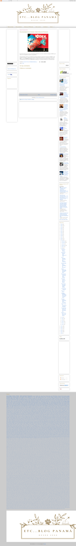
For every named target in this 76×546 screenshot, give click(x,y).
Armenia (18, 443)
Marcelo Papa (49, 475)
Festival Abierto (39, 459)
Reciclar (11, 402)
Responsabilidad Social (29, 407)
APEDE (10, 439)
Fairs (58, 458)
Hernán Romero (56, 464)
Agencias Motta (19, 440)
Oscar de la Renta (45, 431)
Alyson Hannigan (48, 441)
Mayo (19, 477)
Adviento (52, 420)
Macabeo (58, 429)
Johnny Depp (29, 428)
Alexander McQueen (62, 420)
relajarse (10, 420)
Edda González (11, 456)
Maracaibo (34, 475)
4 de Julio (45, 413)
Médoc (38, 480)
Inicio (39, 94)
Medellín (15, 405)
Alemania (19, 441)
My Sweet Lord (30, 480)
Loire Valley (39, 429)
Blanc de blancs (61, 445)
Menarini (52, 477)
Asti (26, 421)
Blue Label (13, 446)
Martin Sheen (49, 476)
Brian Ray (29, 422)
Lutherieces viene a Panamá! (63, 250)
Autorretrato (57, 443)
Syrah (26, 404)
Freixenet (9, 461)
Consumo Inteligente (52, 398)
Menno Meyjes (54, 477)
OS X (67, 481)
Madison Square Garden (36, 474)
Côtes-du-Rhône (23, 411)
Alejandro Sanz (16, 441)
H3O (9, 464)
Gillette (12, 427)
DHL (38, 406)
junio (62, 317)
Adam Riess (43, 439)
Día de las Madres (31, 411)
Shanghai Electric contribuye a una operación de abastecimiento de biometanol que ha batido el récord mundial (64, 189)
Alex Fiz (21, 441)
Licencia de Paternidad (45, 472)
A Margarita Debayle (58, 438)
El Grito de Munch (53, 456)
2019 (62, 234)
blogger (52, 409)
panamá (25, 396)
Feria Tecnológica (26, 426)
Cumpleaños (30, 406)
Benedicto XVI (50, 410)
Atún (30, 421)
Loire (36, 429)
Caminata (54, 422)
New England (66, 430)
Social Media (23, 404)
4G (44, 438)
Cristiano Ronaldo (16, 411)
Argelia (22, 421)
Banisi (32, 444)
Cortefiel (43, 424)
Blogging (7, 446)
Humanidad (45, 403)
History (50, 427)
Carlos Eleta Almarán (41, 448)
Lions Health (62, 472)
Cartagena (31, 403)
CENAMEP (63, 410)
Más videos (66, 219)
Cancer (29, 403)
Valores (23, 397)
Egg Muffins (40, 456)
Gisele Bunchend (37, 462)
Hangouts (53, 411)
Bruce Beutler (66, 446)
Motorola (50, 479)
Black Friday (20, 414)
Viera (50, 409)
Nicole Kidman (31, 481)
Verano (52, 405)
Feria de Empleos (44, 408)
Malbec (63, 474)
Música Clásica (19, 405)
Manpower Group (42, 398)
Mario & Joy (13, 476)
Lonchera (42, 429)
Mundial (10, 480)
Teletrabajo (14, 413)
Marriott (16, 430)
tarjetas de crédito (19, 420)
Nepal (65, 480)
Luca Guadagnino (49, 473)
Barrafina (61, 421)
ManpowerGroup (38, 412)
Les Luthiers (23, 472)
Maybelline (17, 477)
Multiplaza (55, 403)
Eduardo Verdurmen (34, 456)
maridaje (68, 407)
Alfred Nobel (29, 441)
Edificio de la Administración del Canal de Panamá (21, 456)
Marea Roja (54, 475)
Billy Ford (40, 445)
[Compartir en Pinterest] (45, 61)
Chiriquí (7, 411)
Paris (25, 407)
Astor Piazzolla (40, 404)
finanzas (64, 405)
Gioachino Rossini (27, 462)
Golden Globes (30, 427)
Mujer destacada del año (66, 479)
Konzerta (65, 396)
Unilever (68, 402)
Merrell (9, 478)
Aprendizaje (62, 442)
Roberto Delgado (8, 489)
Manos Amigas (25, 475)
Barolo (49, 444)
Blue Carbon (10, 446)
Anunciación (51, 442)
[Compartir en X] (43, 61)
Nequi (67, 480)
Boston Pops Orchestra (13, 408)
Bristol (48, 446)
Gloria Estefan (26, 427)
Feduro (9, 459)
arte (51, 396)
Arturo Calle (36, 443)
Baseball (17, 414)
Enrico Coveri (49, 457)
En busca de (41, 406)
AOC (50, 413)
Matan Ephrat (61, 476)
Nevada (60, 402)
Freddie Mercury (64, 460)
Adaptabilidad (50, 439)
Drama (29, 425)
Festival (50, 411)
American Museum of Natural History (60, 441)
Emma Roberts (32, 457)
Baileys (41, 410)
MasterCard (29, 397)
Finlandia (36, 426)
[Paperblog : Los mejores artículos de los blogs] (9, 75)
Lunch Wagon (8, 474)
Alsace (66, 420)
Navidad (63, 397)
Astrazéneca (8, 414)
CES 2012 (38, 422)
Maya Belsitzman (13, 477)
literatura (65, 409)
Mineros (42, 478)
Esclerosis (13, 458)
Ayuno (63, 443)
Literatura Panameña (33, 429)
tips (13, 410)
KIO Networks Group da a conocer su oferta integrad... (63, 275)
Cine (39, 396)
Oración (30, 431)
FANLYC (21, 426)
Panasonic (30, 396)
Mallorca (69, 474)
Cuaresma (36, 408)
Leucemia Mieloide (24, 412)
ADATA (48, 413)
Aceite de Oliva (38, 439)
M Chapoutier (21, 474)
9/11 (48, 438)
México (39, 480)
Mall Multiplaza (34, 412)
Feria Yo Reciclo (32, 426)
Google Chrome (16, 463)
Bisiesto (48, 445)
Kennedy (17, 409)
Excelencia (41, 458)
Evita (39, 458)
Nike (10, 431)
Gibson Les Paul (18, 462)
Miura (57, 478)
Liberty (41, 472)
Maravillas (41, 475)
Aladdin (37, 440)
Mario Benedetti (22, 476)
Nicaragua (27, 481)
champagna (56, 407)
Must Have (15, 480)
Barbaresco (45, 444)
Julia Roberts (35, 428)
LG (19, 409)
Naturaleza (45, 412)
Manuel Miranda (29, 475)
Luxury (14, 474)
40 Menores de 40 (29, 420)
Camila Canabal (11, 448)
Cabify (41, 414)
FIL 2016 (49, 458)
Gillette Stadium (22, 462)
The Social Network (63, 146)
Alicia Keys (32, 441)
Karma (46, 428)
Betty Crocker (28, 445)
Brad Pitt (18, 408)
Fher (9, 460)
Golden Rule (60, 462)
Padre (60, 431)
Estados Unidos (48, 402)
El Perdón (66, 456)
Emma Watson (39, 457)
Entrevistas (46, 406)
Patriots (68, 403)
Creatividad (46, 424)
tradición (42, 413)
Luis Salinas (63, 473)
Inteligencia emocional (62, 427)
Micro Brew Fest (37, 430)
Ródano (35, 409)
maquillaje (68, 409)
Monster (25, 479)
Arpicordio (24, 443)
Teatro (46, 409)
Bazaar (61, 444)
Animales (34, 442)
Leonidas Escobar (20, 472)
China (23, 408)
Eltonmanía (57, 398)
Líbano (18, 474)
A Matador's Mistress (66, 137)
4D (43, 438)
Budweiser (9, 447)
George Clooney (58, 426)
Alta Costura (40, 441)
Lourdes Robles (39, 473)
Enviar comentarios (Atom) (40, 97)
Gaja (47, 426)
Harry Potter (42, 427)
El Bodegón (60, 425)
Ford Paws (51, 460)
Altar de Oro (44, 441)
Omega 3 (27, 431)
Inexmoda (68, 408)
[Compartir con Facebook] (44, 61)
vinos (42, 396)
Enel (43, 406)
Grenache (39, 463)
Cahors (42, 447)
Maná (31, 475)
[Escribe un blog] (42, 61)
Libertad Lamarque (38, 472)
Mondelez (19, 479)
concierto (48, 397)
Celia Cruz (48, 423)
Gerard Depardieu (67, 461)
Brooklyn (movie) (54, 446)
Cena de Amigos (28, 402)
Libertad (28, 412)
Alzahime (51, 441)
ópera (48, 437)
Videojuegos (29, 413)
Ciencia (53, 404)
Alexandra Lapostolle (24, 441)
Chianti (69, 410)
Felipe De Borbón (12, 459)
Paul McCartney (33, 405)
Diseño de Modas (38, 402)
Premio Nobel (57, 412)
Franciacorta (60, 460)
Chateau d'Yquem (61, 414)
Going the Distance (52, 462)
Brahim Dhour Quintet (33, 446)
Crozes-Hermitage (52, 424)
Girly (14, 427)
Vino (46, 398)
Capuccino (30, 448)
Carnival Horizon (25, 406)
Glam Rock (53, 406)
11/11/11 (22, 438)
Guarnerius (49, 463)
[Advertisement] (38, 109)
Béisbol (26, 447)
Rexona (39, 405)
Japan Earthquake (16, 412)
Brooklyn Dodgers (62, 446)
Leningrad (11, 472)
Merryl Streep (29, 430)
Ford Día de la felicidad (47, 460)
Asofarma (25, 410)
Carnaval (21, 406)
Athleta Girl (52, 443)
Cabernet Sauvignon (24, 403)
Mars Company (19, 430)
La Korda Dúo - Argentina (63, 289)
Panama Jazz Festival (24, 409)
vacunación (43, 437)
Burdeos (13, 447)
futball (63, 409)
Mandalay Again (11, 475)
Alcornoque (66, 440)
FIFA (60, 404)
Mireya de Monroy (49, 478)
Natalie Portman (59, 430)
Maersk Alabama (46, 474)
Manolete (22, 475)
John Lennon (10, 409)
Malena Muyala (65, 474)
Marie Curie (7, 476)
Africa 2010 (16, 403)
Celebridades (30, 398)
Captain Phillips (14, 423)
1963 (35, 438)
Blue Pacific (23, 422)
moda (36, 397)
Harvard (45, 427)
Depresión (7, 425)
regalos (19, 437)
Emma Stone (36, 457)
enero (63, 324)
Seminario (40, 409)
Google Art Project (11, 463)
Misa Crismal (52, 478)
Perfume (29, 409)
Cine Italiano (21, 424)
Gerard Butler (68, 426)
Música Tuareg (48, 480)
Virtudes (39, 397)
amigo (33, 413)
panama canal (67, 405)
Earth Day (52, 425)
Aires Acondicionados (33, 440)
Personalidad (32, 409)
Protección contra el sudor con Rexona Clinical (63, 280)
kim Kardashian (37, 413)
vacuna (41, 437)
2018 (62, 235)
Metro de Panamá (12, 478)
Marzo (52, 476)
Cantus (27, 448)
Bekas (9, 445)
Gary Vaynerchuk (52, 426)
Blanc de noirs (65, 445)
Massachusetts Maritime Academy (11, 407)
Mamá (52, 402)
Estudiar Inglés (40, 411)
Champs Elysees (52, 423)
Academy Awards (48, 420)
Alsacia (38, 441)
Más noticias (62, 219)
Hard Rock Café (37, 427)
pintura (11, 403)
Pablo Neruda (58, 431)
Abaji (18, 439)
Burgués (16, 447)
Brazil (40, 446)
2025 (62, 225)
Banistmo (34, 444)
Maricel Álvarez (68, 475)
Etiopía (28, 458)
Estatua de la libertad (21, 458)
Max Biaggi (10, 477)
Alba (44, 440)
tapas (16, 420)
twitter (12, 406)
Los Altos (22, 473)
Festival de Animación (63, 459)
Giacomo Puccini (8, 427)
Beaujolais (46, 410)
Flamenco (38, 426)
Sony (43, 405)
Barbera (47, 444)
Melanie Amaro (37, 477)
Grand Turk (34, 463)
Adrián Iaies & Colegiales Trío (11, 440)
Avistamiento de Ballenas (40, 421)
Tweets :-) (51, 26)
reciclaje (11, 410)
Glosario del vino (45, 462)
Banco (21, 444)
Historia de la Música (20, 398)
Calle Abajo (59, 447)
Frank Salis (42, 426)
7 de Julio (37, 420)
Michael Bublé (21, 478)
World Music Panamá (57, 396)
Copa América (40, 424)
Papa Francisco (22, 407)
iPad (66, 407)
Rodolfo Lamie (18, 489)
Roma (21, 489)
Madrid (30, 412)
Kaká (61, 406)
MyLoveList (33, 480)
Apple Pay (60, 442)
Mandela (14, 475)
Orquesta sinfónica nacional (39, 431)
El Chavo (48, 456)
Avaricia (11, 414)
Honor (45, 397)
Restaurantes (35, 407)
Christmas (10, 411)
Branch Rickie (38, 446)
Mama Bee (7, 475)
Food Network (35, 460)
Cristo (49, 424)
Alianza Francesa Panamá (66, 413)
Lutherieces (11, 474)
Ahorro (9, 408)
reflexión (7, 406)
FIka (23, 426)
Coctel (26, 424)
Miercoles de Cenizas (34, 478)
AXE (17, 439)
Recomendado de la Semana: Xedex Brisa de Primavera (63, 265)
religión (11, 398)
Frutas (11, 461)
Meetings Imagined (30, 477)
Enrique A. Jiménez (53, 457)
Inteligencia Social (67, 411)
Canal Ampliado (20, 448)
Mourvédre (49, 430)
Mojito (7, 479)
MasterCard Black (56, 402)
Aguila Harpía (22, 440)
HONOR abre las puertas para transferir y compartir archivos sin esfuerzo (64, 173)
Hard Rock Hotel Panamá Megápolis (59, 408)
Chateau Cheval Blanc (55, 414)
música (14, 396)
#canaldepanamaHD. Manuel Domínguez (11, 438)
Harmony (28, 464)
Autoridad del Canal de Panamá (35, 410)
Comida (32, 402)
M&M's (51, 429)
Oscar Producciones (47, 396)
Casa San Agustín (60, 448)
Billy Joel (54, 410)
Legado (9, 472)
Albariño (57, 413)
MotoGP (42, 412)
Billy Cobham (37, 445)
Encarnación (46, 457)
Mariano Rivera (61, 475)
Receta (16, 404)
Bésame (33, 414)
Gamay (50, 408)
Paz (37, 405)
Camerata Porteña (50, 422)
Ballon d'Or (13, 444)
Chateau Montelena (62, 423)
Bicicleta (20, 422)
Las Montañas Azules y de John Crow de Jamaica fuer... (63, 309)
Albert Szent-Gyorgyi (51, 440)
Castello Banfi (44, 414)
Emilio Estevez (24, 457)
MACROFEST (54, 429)
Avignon (60, 443)
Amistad (15, 406)
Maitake (50, 474)
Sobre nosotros (38, 26)
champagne (59, 407)
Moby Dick (66, 478)
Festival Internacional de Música (56, 459)
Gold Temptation (57, 462)
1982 (36, 438)
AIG (68, 438)
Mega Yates (34, 477)
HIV (34, 427)
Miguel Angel (38, 478)
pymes (7, 420)
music (34, 396)
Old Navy (18, 431)
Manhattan (66, 429)
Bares (59, 421)
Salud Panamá (67, 412)
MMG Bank (25, 474)
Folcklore (33, 460)
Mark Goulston (26, 476)
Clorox (24, 424)
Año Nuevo (18, 402)
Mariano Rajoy (58, 475)
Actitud (41, 439)
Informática (57, 427)
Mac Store (30, 474)
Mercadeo (57, 477)
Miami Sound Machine (17, 478)
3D (26, 420)
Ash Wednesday (41, 443)
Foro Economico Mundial (56, 460)
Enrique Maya (61, 457)
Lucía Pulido (56, 473)
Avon (61, 443)
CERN (32, 447)
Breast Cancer (23, 402)
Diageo (52, 397)
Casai (65, 448)
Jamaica (7, 405)
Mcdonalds (26, 477)
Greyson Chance (42, 463)
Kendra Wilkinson (49, 428)
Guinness (63, 463)
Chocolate (26, 408)
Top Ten (26, 413)
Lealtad (12, 429)
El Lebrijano (63, 456)
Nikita (39, 481)
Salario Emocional (65, 118)
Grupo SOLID (46, 463)
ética (46, 437)
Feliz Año (48, 411)
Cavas (42, 423)
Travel (37, 404)
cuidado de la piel (56, 409)
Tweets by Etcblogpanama (11, 68)
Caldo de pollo (51, 447)
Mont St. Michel (28, 479)
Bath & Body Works (57, 444)
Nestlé (8, 481)
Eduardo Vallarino (29, 456)
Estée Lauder (25, 458)
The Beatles (46, 405)
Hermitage (47, 427)
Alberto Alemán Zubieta (57, 440)
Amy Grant (68, 441)
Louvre (42, 473)
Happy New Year (23, 464)
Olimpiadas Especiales (22, 431)
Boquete (27, 414)
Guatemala (52, 463)
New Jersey (16, 481)
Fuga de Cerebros (14, 461)
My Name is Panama (25, 480)
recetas (17, 437)
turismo (17, 397)
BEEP (66, 443)
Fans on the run (65, 458)
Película (51, 412)
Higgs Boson (63, 464)
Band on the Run (29, 444)
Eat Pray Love (56, 425)
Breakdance (42, 446)
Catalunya (48, 414)
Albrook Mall (60, 413)
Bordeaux (19, 403)
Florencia (30, 460)
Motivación (52, 403)
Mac (20, 409)
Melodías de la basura (45, 477)
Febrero (7, 459)
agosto (63, 246)
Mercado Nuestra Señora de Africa (63, 477)
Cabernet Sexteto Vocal (38, 447)
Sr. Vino (33, 397)
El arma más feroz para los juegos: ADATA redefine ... (63, 285)
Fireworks (25, 460)
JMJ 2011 (10, 428)
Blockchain (68, 445)
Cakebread (45, 447)
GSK (41, 461)
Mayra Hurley (21, 477)
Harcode (26, 464)
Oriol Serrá (32, 431)
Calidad (54, 447)
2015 (62, 239)
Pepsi (53, 412)
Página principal (10, 26)
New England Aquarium (12, 481)
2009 (62, 333)
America (68, 420)
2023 (62, 228)
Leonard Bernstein (21, 429)
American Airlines (8, 421)
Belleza (42, 397)
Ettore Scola (33, 458)
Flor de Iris (27, 460)
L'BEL (20, 412)
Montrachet (41, 430)
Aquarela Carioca (66, 442)
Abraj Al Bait (28, 439)
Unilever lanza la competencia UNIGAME (63, 305)
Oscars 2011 (50, 431)
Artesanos (27, 443)
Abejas (26, 439)
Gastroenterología (55, 461)
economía (58, 405)
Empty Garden (43, 457)
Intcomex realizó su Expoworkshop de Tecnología (63, 301)
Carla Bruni (37, 448)
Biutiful (50, 445)
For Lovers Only (42, 460)
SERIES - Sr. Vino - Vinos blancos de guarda (63, 314)
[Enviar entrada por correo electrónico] (39, 61)
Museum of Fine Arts (54, 430)
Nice (28, 481)
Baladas (43, 410)
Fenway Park (16, 459)
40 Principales (40, 438)
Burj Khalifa (18, 447)
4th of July (34, 420)
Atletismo (28, 421)
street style (25, 437)
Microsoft (8, 398)
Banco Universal (25, 444)
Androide (7, 442)
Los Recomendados (67, 406)
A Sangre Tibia (41, 420)
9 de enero (46, 438)
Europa (11, 426)
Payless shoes (8, 404)
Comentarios (63, 379)
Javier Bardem (24, 428)
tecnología (9, 396)
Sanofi (62, 402)
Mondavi (12, 479)
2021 (62, 231)
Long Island (45, 429)
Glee (23, 427)
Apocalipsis (57, 442)
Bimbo (42, 445)
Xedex (23, 63)
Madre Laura (40, 474)
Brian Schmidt (46, 446)
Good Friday (63, 462)
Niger (36, 481)
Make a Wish (52, 474)
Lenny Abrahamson (15, 472)
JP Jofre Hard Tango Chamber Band (17, 428)
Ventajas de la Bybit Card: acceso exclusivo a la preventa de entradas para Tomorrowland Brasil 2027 (64, 215)
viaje (47, 398)
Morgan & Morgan (45, 479)
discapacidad (63, 407)
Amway (19, 410)
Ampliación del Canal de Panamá (16, 421)
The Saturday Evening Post (31, 404)
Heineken (56, 411)
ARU (15, 439)
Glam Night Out (17, 427)
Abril (30, 439)
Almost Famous (35, 441)
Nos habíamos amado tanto (57, 481)
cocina (56, 405)
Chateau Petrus (67, 423)
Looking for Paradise (10, 473)
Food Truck (38, 460)
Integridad (62, 411)
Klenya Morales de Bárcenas (60, 428)
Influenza (54, 427)
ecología (55, 397)
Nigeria (37, 481)
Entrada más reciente (24, 94)
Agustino (30, 440)
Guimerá (61, 463)
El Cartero (45, 456)
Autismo (32, 421)
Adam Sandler (47, 439)
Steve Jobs (8, 413)
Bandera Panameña (55, 421)
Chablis (51, 414)
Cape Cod (46, 404)
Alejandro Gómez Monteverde (10, 441)
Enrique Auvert (58, 457)
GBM (48, 408)
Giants (15, 462)
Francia (60, 398)
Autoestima (28, 410)
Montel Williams (32, 479)
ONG (15, 431)
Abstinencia (32, 439)
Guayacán (54, 463)
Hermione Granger (51, 464)
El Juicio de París (58, 456)
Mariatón (65, 475)
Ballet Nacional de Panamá (48, 421)
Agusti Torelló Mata (26, 440)
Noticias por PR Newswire (28, 26)
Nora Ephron (48, 481)
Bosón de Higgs (29, 446)
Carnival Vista (34, 423)
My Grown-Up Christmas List (20, 480)
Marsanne (22, 430)
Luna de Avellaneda (67, 473)
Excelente (14, 426)
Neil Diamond (63, 480)
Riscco (41, 405)
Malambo (61, 474)
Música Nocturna (45, 480)
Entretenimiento (10, 458)
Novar (62, 481)
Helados (45, 464)
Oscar (47, 412)
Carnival (30, 423)
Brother (32, 422)
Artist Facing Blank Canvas (31, 443)
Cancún (24, 448)
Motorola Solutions (53, 479)
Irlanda (67, 427)
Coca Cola (29, 408)
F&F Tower (44, 458)
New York (29, 405)
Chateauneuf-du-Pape (9, 424)
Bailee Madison (10, 444)
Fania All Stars (61, 458)
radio (15, 437)
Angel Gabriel (10, 442)
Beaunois (10, 422)
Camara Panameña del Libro (44, 422)
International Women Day (10, 412)
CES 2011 (35, 422)
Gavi (58, 461)
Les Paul (26, 472)
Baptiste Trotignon (37, 444)
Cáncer (34, 402)
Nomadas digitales (42, 481)
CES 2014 (35, 414)
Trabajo (14, 402)
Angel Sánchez (14, 442)
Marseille (47, 476)
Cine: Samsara (65, 128)
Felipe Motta (44, 411)
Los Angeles (24, 473)
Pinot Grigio (13, 404)
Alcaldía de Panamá (62, 440)
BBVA (64, 443)
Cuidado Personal (36, 403)
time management (34, 437)
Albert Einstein (47, 440)
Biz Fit (52, 445)
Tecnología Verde (34, 398)
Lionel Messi (59, 472)
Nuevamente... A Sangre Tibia (66, 163)
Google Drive (19, 463)
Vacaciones (67, 397)
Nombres (46, 481)
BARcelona (14, 414)
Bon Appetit (23, 446)
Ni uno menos (23, 481)
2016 (62, 238)
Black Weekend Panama (56, 445)
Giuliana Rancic (41, 462)
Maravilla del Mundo (37, 475)
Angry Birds (26, 442)
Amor (14, 398)
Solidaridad (46, 407)
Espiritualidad (44, 402)
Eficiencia (38, 456)
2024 (62, 227)
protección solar (12, 437)
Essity (17, 458)
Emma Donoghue (28, 457)
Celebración (44, 423)
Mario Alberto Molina (17, 476)
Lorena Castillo (18, 473)
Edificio (14, 456)
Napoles (52, 480)
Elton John (26, 398)
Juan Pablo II (14, 409)
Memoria (49, 477)
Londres (66, 472)
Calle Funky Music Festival (64, 447)
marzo (63, 321)
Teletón (18, 413)
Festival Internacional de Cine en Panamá (47, 459)
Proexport (8, 397)
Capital (61, 422)
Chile (22, 408)
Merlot (17, 407)
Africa (16, 440)
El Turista (13, 457)
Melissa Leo (41, 477)
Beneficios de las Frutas (15, 422)
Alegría (69, 440)
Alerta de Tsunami (56, 420)
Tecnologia (11, 413)
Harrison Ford (31, 464)
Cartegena (56, 448)
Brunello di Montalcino (58, 410)
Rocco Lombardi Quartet (14, 489)
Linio (62, 406)
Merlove (7, 478)
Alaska (43, 440)
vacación (38, 437)
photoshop (7, 437)
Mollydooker (9, 479)
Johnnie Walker (11, 405)
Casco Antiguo (68, 448)
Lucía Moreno (53, 473)
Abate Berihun (21, 439)
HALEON (11, 464)
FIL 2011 (47, 458)
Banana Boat (19, 444)
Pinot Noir (8, 402)
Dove (58, 404)
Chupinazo (14, 424)
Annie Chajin (40, 442)
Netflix (63, 430)
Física (39, 461)
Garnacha (52, 408)
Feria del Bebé (25, 459)
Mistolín (55, 478)
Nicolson (34, 481)
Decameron (59, 397)
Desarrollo (16, 425)
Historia (59, 406)
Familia (37, 396)
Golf (33, 427)
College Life (28, 424)
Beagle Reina (63, 444)
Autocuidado (35, 421)
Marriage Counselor (43, 476)
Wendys (53, 407)
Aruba (38, 443)
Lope (16, 473)
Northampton (13, 431)
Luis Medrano (59, 473)
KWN (47, 403)
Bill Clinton (34, 445)
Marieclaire (10, 476)
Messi (32, 430)
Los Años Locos (28, 473)
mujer (16, 402)
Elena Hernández (16, 457)
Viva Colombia (50, 407)
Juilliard (32, 428)
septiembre (63, 245)
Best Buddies (20, 445)
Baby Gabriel (18, 406)
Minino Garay (45, 478)
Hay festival (42, 464)
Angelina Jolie (22, 410)
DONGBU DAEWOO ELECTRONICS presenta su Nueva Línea (63, 295)
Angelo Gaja (23, 442)
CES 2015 (38, 414)
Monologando (22, 479)
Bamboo (16, 444)
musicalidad (8, 410)
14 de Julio (27, 438)
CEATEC (28, 447)
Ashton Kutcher (45, 443)
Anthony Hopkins (44, 442)
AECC (67, 438)
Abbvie (17, 410)
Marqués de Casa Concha (37, 476)
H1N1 (8, 464)
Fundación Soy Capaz (33, 461)
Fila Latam (22, 460)
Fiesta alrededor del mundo (13, 460)
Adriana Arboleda (66, 439)
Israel (7, 409)
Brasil (20, 408)
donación (60, 409)
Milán (40, 478)
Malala (58, 474)
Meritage (68, 477)
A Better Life (51, 438)
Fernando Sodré (35, 459)
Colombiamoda (33, 408)
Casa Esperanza (38, 423)
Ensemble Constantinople (66, 457)
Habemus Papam (17, 464)
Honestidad (59, 411)
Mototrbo (57, 479)
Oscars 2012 (53, 431)
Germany (7, 462)
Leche (49, 403)
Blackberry (23, 414)
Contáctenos (45, 26)
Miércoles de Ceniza (62, 478)
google (68, 396)
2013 (62, 327)
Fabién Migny (52, 458)
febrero (63, 322)
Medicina (25, 430)
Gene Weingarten (63, 461)
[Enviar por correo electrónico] (41, 61)
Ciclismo (17, 424)
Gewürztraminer (11, 462)
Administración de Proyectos (60, 439)
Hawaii (40, 464)
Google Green (22, 463)
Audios (55, 443)
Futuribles (37, 461)
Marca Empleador (45, 475)
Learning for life (16, 429)
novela (40, 413)
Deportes (68, 398)
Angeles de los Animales (19, 442)
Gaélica (60, 461)
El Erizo (50, 456)
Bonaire (26, 446)
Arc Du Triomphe (12, 443)
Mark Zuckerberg (12, 430)
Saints (37, 409)
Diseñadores (40, 408)
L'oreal (66, 428)
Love (43, 473)
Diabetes (27, 411)
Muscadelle (12, 480)
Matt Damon (65, 476)
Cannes (26, 448)
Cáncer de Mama (34, 406)
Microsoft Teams (25, 478)
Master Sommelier (58, 476)
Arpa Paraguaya (21, 443)
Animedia (36, 442)
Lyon (15, 474)
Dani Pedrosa (62, 424)
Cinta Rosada (66, 414)
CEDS (30, 447)
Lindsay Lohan (55, 472)
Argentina (65, 398)
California (56, 447)
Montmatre (35, 479)
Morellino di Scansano (39, 479)
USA (62, 398)
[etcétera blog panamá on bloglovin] (64, 385)
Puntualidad (60, 412)
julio (62, 248)
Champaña (49, 404)
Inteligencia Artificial (67, 404)
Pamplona (63, 431)
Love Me (46, 473)
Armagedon (15, 443)
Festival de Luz (68, 459)
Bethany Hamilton (24, 445)
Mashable (54, 476)
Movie (19, 407)
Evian (38, 458)
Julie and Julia (39, 428)
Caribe (66, 410)
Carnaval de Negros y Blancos (24, 423)
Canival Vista (58, 422)
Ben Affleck (17, 445)
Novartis (60, 403)
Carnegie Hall (45, 448)
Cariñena (35, 448)
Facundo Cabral (56, 458)
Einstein (43, 456)
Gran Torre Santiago (30, 463)
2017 (13, 403)
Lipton (64, 472)
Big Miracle (31, 445)
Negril (60, 480)
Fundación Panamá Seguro (27, 461)
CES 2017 (34, 447)
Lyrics (17, 474)
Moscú (48, 479)
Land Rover (9, 429)
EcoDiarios (7, 456)
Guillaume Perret (58, 463)
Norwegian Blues (52, 481)
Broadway (51, 446)
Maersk (43, 474)
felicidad (61, 405)
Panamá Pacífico (67, 431)
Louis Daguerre (32, 473)
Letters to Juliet (32, 472)
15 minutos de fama (31, 438)
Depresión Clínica (12, 425)
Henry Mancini (47, 464)
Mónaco (41, 480)
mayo (63, 318)
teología (30, 437)
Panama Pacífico (64, 403)
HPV (14, 464)
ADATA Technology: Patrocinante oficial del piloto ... (63, 271)
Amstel (66, 441)
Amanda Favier (54, 441)
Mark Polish (29, 476)
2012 (62, 328)
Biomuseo (46, 445)
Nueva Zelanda (65, 481)
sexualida (22, 437)
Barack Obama (41, 444)
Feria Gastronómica (20, 459)
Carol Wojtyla (49, 448)
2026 (62, 224)
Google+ (56, 406)
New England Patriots (25, 405)
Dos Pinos (26, 425)
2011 (61, 330)
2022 (62, 229)
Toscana (49, 405)
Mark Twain (32, 476)
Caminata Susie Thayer (16, 448)
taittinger (28, 437)
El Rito (68, 456)
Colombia (14, 397)
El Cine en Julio (63, 291)
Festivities (7, 460)
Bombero (21, 446)
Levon (35, 472)
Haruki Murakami (35, 464)
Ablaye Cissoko (53, 413)
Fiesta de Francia (19, 460)
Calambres (47, 447)
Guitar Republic (66, 463)
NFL (58, 403)
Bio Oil (44, 445)
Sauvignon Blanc (41, 407)
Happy (20, 464)
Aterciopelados (49, 443)
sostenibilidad (13, 420)
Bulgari (11, 447)
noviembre (63, 242)
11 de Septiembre (19, 438)
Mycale (36, 480)
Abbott (44, 420)
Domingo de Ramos (21, 425)
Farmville (68, 458)
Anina (38, 442)
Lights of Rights (50, 472)
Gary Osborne (51, 461)
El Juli (61, 456)
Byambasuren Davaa (22, 447)
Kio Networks (54, 428)
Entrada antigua (53, 94)
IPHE (52, 427)
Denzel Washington (67, 424)
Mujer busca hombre (60, 479)
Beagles (66, 444)
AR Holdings (12, 439)
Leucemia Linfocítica (26, 429)
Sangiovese (19, 404)
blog (53, 405)
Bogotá (44, 404)
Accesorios (35, 439)
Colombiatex (32, 424)
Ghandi (13, 462)
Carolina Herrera (53, 448)
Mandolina (17, 475)
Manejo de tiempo (61, 429)
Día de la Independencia (33, 425)
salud (21, 396)
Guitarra (62, 404)
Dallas (59, 424)
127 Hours (25, 438)
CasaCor (63, 448)
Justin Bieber (43, 428)
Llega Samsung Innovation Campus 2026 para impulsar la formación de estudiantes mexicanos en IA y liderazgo (64, 197)
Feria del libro (41, 403)
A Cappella (54, 438)
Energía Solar (36, 411)
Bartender (54, 444)
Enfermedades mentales (66, 425)
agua (31, 413)
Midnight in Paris (30, 478)
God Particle (48, 462)
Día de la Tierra (40, 425)
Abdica (24, 439)
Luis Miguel (48, 429)
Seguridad (65, 402)
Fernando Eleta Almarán (30, 459)
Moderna (68, 478)
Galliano (49, 426)
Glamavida (21, 427)
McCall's (24, 477)
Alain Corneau (40, 440)
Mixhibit (59, 478)
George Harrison (63, 426)
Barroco (51, 444)
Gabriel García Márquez (44, 461)
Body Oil (19, 446)
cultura (26, 397)
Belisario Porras (12, 445)
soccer (10, 406)
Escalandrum (8, 426)
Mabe (28, 474)
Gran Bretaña (26, 463)
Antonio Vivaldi (48, 442)
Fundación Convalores (21, 461)
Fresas (45, 426)
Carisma (18, 423)
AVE (16, 439)
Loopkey (14, 473)
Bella (15, 445)
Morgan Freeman (45, 430)
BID (67, 443)
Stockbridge (43, 409)
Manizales (19, 475)
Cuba (20, 411)
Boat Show (16, 446)
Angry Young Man (30, 442)
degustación (8, 403)
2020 (62, 232)
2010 (62, 331)
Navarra (59, 480)
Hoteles (65, 408)
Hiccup (61, 464)
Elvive (22, 457)
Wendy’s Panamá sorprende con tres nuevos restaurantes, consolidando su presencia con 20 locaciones (64, 95)
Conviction (35, 424)
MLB (23, 474)
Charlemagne (57, 423)
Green (36, 463)
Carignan (32, 448)
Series (17, 396)
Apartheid (54, 442)
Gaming (48, 461)
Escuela (16, 458)
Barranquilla (64, 421)
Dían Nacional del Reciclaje (47, 425)
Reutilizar (63, 412)
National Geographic (55, 480)
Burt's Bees (29, 414)
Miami (34, 430)
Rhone (38, 407)
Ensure (7, 458)
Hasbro (38, 464)
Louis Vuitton (35, 473)
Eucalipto (36, 458)
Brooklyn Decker (58, 446)
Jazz (20, 397)
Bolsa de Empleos (19, 26)
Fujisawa (17, 461)
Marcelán (52, 475)
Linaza (53, 472)
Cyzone (56, 424)
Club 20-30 (55, 404)
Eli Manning (19, 457)
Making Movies (56, 474)
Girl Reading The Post (31, 462)
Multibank (7, 480)
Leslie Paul (29, 472)
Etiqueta (31, 458)
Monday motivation (15, 479)
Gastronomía (50, 406)
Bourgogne (26, 422)
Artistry (24, 421)
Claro (13, 411)
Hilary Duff (67, 464)
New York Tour (20, 481)
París (49, 412)
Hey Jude (59, 464)
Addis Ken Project (54, 439)
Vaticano (48, 409)
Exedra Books (18, 426)
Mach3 (32, 474)
